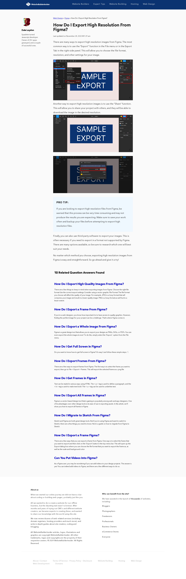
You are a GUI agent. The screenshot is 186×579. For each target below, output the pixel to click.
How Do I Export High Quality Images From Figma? (89, 284)
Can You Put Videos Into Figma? (75, 458)
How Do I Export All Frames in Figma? (80, 395)
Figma (67, 18)
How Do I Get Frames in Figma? (75, 378)
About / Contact (40, 561)
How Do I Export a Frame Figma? (76, 435)
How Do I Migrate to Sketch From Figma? (82, 415)
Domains (59, 564)
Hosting (135, 4)
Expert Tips (99, 4)
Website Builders (80, 4)
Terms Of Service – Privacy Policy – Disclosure (72, 561)
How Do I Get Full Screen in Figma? (78, 346)
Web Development (41, 564)
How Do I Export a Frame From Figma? (80, 309)
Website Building (117, 4)
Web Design (149, 4)
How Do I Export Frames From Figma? (80, 361)
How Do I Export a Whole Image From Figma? (85, 326)
